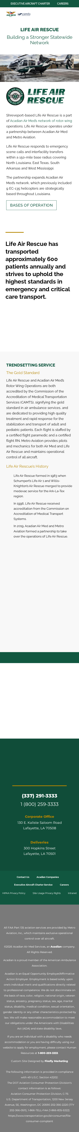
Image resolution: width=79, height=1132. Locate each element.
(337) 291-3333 (39, 796)
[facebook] (22, 778)
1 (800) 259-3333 (40, 804)
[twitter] (29, 778)
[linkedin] (42, 778)
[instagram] (36, 778)
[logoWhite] (39, 914)
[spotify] (56, 778)
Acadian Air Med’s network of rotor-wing (41, 121)
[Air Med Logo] (39, 751)
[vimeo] (49, 778)
